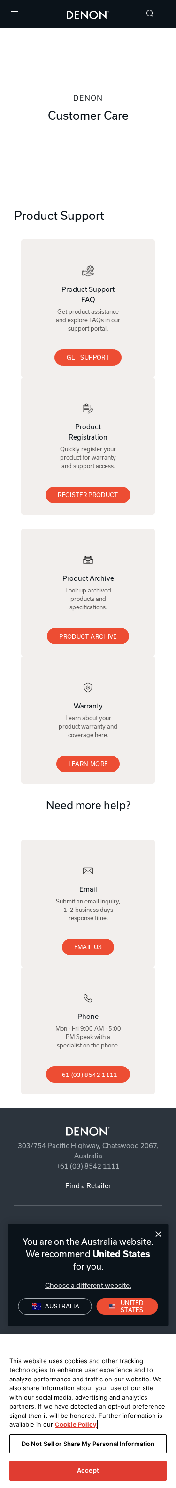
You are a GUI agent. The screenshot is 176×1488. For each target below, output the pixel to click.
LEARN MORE (88, 763)
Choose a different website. (88, 1285)
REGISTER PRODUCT (88, 494)
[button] (150, 14)
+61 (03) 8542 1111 (87, 1074)
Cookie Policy (76, 1424)
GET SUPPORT (88, 357)
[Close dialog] (158, 1234)
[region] (88, 1411)
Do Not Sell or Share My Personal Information (88, 1443)
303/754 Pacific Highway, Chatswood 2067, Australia (88, 1150)
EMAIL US (88, 947)
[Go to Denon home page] (88, 1131)
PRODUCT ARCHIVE (87, 636)
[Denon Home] (88, 14)
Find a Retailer (88, 1186)
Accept (88, 1470)
